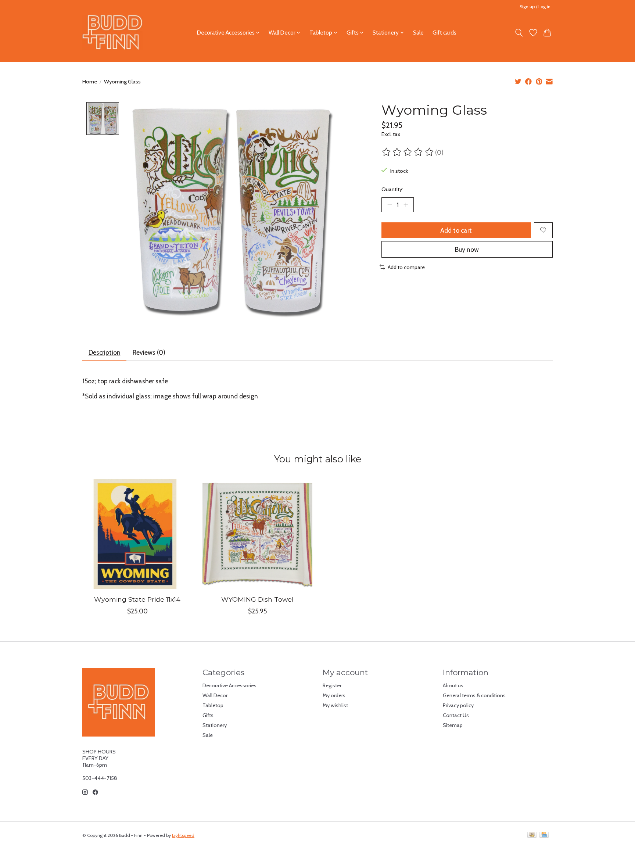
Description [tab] (105, 352)
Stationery (214, 725)
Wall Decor (214, 695)
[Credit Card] (544, 835)
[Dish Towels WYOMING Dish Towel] (257, 534)
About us (453, 685)
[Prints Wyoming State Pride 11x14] (137, 534)
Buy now (467, 249)
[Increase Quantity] (406, 205)
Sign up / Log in (535, 6)
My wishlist (335, 705)
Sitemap (453, 725)
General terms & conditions (474, 695)
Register (332, 685)
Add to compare (406, 267)
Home (89, 81)
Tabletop (212, 705)
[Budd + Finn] (112, 32)
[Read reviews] (408, 152)
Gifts (208, 715)
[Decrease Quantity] (389, 205)
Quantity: (392, 189)
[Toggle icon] (519, 32)
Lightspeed (183, 835)
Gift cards (444, 32)
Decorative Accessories (229, 685)
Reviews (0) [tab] (149, 352)
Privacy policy (458, 705)
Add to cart (456, 230)
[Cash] (532, 835)
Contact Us (456, 715)
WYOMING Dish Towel (257, 599)
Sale (418, 32)
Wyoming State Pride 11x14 (137, 599)
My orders (334, 695)
